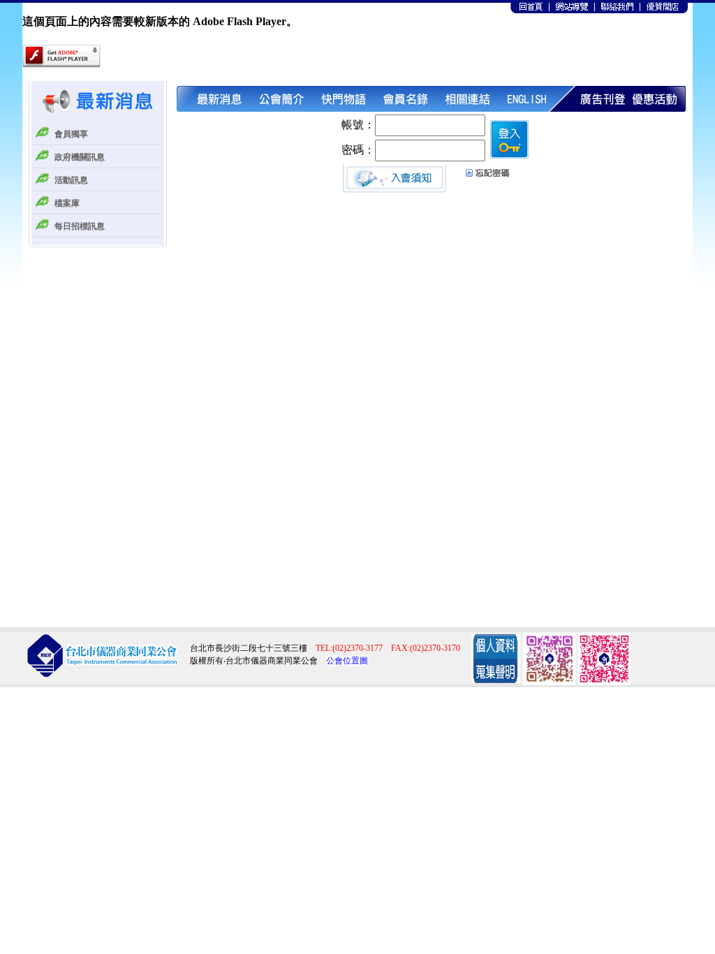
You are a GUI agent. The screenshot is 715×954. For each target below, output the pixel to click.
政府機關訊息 (79, 157)
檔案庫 (67, 203)
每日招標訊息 (79, 226)
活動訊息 (71, 180)
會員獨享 (71, 134)
